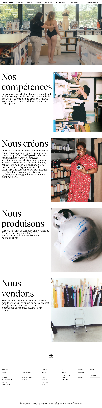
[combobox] (95, 376)
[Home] (8, 2)
